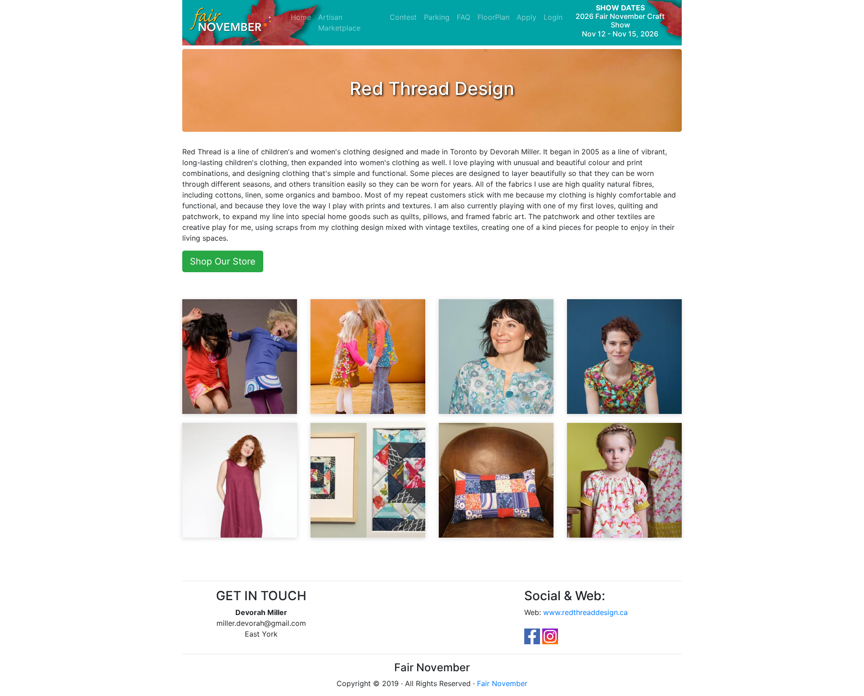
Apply (526, 17)
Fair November (502, 683)
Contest (403, 17)
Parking (437, 17)
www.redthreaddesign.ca (585, 612)
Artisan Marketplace (339, 22)
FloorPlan (493, 17)
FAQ (463, 17)
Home (303, 17)
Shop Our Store (223, 261)
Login (553, 17)
